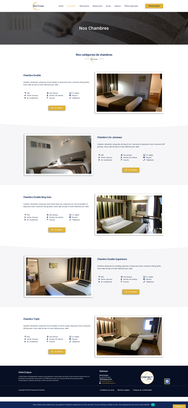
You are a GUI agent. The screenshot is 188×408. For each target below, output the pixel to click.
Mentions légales (124, 390)
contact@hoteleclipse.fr (108, 383)
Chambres (71, 6)
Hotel (61, 6)
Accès (108, 6)
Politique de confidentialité (142, 390)
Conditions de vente (107, 390)
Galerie (117, 6)
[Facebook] (167, 381)
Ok (153, 404)
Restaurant (97, 6)
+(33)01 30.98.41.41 (107, 381)
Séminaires (84, 6)
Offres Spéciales (131, 6)
